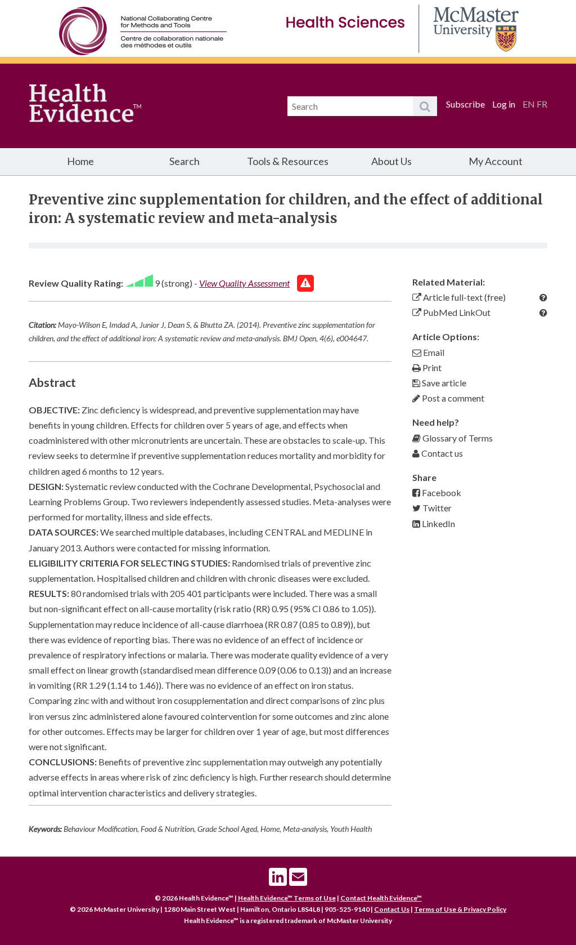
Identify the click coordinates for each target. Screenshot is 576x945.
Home (80, 161)
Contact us (441, 453)
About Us (391, 161)
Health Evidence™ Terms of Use (287, 898)
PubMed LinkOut (455, 312)
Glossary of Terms (457, 438)
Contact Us (392, 909)
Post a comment (452, 398)
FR (542, 104)
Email (432, 352)
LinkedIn (437, 523)
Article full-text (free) (463, 297)
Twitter (436, 507)
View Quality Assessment (244, 283)
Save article (443, 382)
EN (529, 104)
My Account (496, 161)
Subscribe (465, 104)
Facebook (440, 492)
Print (431, 367)
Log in (503, 104)
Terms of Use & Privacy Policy (460, 909)
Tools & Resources (287, 161)
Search (184, 161)
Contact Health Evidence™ (381, 898)
